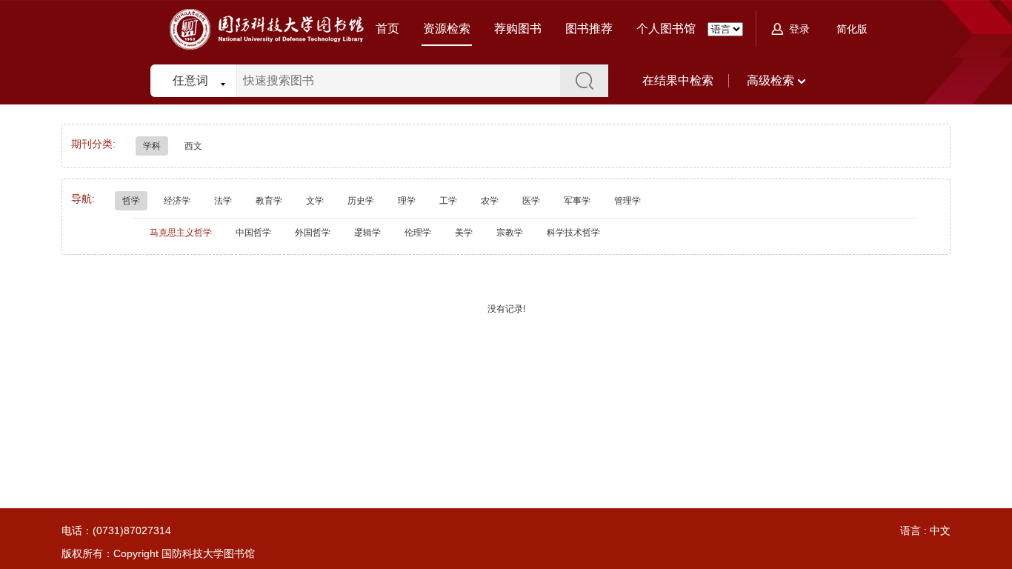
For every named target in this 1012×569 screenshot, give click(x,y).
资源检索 (446, 28)
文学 (315, 201)
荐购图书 (518, 28)
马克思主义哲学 (181, 232)
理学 (407, 201)
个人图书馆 (666, 28)
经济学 (177, 201)
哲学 (131, 201)
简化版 (852, 29)
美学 (464, 232)
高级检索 (770, 80)
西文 (193, 146)
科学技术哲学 (573, 232)
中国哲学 (253, 232)
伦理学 (418, 232)
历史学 (360, 201)
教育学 (269, 201)
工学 (448, 201)
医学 (531, 201)
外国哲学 (312, 232)
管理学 (627, 201)
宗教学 (509, 232)
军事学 (577, 201)
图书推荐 (589, 28)
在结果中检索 (677, 80)
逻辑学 (367, 232)
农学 (490, 201)
